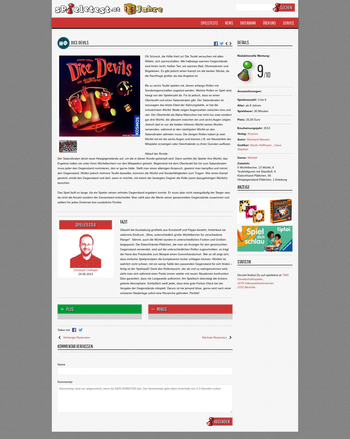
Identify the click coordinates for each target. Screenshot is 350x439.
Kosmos (253, 133)
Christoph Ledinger (85, 270)
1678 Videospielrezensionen (255, 283)
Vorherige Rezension (76, 337)
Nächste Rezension (214, 337)
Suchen (286, 7)
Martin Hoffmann (261, 145)
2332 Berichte (246, 287)
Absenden (222, 421)
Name (61, 364)
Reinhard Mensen (258, 139)
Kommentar (65, 381)
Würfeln (252, 157)
